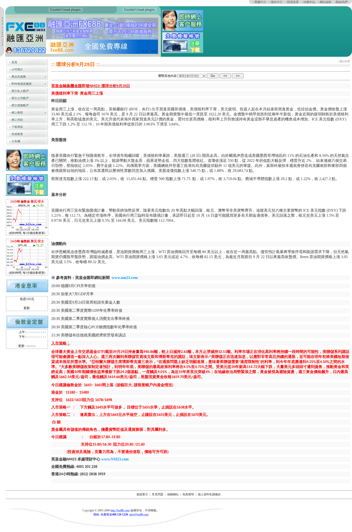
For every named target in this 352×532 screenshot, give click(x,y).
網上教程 (17, 112)
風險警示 (142, 494)
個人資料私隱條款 (209, 494)
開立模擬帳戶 (20, 105)
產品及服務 (18, 76)
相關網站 (173, 494)
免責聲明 (188, 494)
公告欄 (15, 141)
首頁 (14, 62)
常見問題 (157, 494)
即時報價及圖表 (21, 83)
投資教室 (17, 134)
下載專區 (17, 127)
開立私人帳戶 (20, 91)
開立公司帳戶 (20, 98)
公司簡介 (17, 69)
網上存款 (17, 119)
